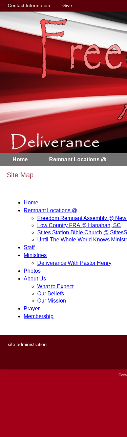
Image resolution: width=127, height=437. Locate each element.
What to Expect (55, 286)
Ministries (35, 255)
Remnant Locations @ (50, 210)
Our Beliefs (50, 293)
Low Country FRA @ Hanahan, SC (79, 225)
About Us (35, 278)
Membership (39, 316)
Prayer (32, 308)
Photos (32, 271)
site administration (27, 344)
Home (31, 202)
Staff (29, 247)
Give (66, 5)
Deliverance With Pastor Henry (74, 263)
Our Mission (51, 301)
